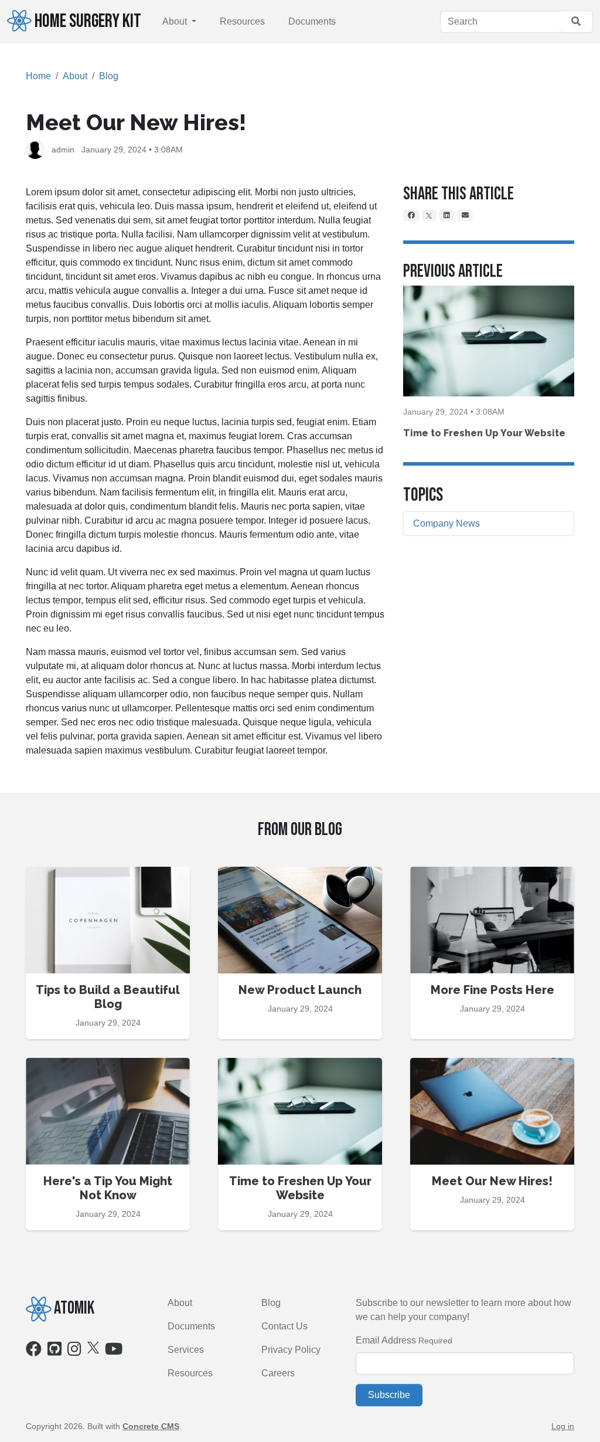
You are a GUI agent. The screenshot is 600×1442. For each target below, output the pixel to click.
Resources (242, 21)
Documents (312, 21)
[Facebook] (411, 215)
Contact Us (284, 1326)
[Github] (54, 1351)
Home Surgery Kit (88, 21)
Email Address (386, 1340)
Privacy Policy (291, 1350)
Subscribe (389, 1395)
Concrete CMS (150, 1426)
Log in (562, 1426)
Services (186, 1350)
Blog (108, 76)
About (175, 21)
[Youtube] (113, 1351)
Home (38, 76)
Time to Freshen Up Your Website (484, 433)
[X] (429, 215)
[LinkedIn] (447, 215)
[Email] (465, 215)
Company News (446, 523)
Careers (278, 1373)
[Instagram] (74, 1351)
